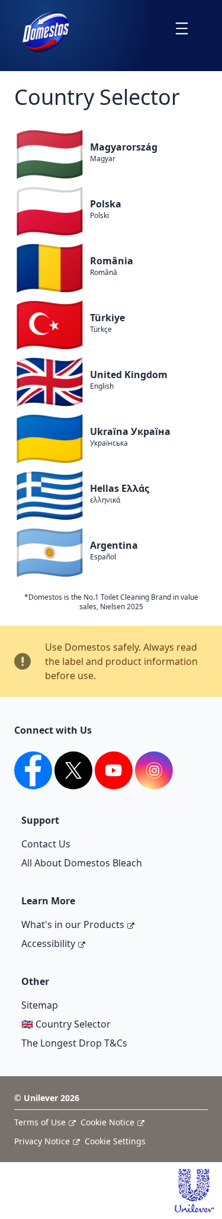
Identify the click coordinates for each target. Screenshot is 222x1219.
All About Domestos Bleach (81, 862)
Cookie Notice (107, 1122)
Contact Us (45, 843)
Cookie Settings (115, 1141)
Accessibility (48, 943)
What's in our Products (72, 924)
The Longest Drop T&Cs (74, 1043)
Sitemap (39, 1005)
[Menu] (181, 28)
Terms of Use (40, 1122)
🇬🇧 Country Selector (66, 1024)
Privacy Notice (42, 1141)
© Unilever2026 (46, 1097)
